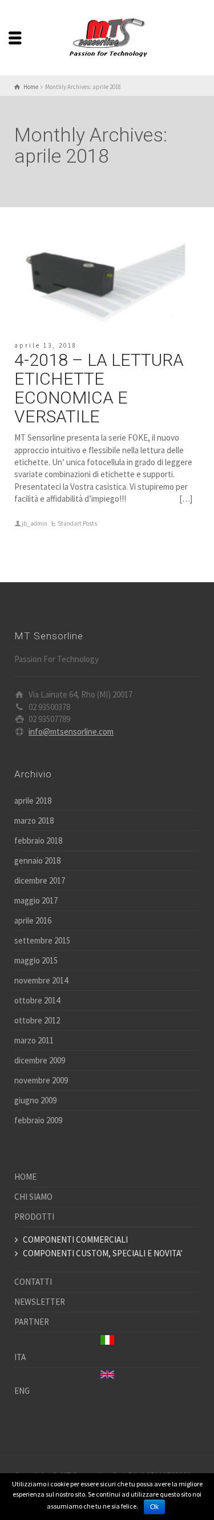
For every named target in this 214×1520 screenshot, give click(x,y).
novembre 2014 (41, 980)
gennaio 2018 (37, 860)
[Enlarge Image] (107, 274)
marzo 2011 (34, 1040)
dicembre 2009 (39, 1060)
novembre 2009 (41, 1080)
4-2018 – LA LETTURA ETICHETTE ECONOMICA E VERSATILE (99, 388)
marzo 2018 (34, 820)
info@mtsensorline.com (71, 731)
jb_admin (34, 523)
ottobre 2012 (37, 1020)
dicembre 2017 (39, 880)
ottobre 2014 (37, 1000)
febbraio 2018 (38, 840)
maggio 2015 (36, 960)
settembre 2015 (42, 940)
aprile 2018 (32, 800)
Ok (154, 1507)
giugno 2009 (35, 1100)
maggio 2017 (36, 900)
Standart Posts (77, 523)
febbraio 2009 (38, 1120)
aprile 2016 (32, 920)
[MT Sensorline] (107, 36)
